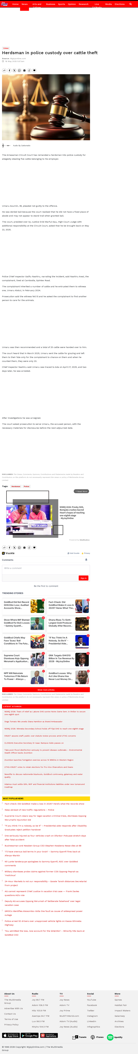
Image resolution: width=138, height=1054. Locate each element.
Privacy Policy (11, 1024)
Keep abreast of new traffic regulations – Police (29, 810)
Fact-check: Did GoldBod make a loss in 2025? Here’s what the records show (44, 803)
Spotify (118, 1037)
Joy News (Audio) (68, 1026)
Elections (120, 4)
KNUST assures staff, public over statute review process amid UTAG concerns (40, 737)
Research (83, 4)
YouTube (91, 999)
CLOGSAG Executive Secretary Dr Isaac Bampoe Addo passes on (34, 744)
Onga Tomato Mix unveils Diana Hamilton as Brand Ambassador (33, 722)
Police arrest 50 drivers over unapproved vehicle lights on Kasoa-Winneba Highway (43, 923)
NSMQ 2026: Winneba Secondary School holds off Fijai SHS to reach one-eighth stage (44, 730)
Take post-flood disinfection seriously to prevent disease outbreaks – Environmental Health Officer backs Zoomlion (43, 753)
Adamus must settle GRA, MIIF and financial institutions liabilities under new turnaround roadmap (44, 787)
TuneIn (82, 1037)
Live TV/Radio (97, 6)
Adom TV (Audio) (68, 1021)
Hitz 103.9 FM (39, 1010)
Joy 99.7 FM (38, 999)
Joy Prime (65, 1010)
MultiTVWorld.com (69, 1016)
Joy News (64, 999)
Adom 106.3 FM (40, 1005)
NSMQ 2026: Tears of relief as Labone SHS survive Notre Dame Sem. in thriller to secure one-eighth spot (44, 714)
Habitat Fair (121, 1005)
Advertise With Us (13, 1008)
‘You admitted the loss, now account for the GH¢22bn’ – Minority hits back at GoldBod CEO (44, 933)
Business (50, 4)
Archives (119, 1021)
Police (26, 486)
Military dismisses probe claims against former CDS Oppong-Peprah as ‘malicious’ (41, 873)
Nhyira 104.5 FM (40, 1026)
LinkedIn (91, 1021)
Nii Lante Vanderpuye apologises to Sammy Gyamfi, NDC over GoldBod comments (41, 863)
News (24, 4)
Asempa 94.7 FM (40, 1016)
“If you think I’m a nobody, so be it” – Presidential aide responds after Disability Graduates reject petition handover (46, 827)
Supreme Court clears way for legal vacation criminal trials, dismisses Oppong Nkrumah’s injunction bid (45, 818)
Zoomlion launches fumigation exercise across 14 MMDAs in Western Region (38, 761)
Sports (61, 4)
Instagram (92, 1016)
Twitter (90, 1010)
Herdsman (16, 486)
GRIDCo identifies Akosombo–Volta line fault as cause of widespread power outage (44, 913)
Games (118, 999)
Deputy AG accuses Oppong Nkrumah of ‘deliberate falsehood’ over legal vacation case (42, 903)
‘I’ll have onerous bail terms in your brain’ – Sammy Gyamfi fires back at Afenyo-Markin (42, 853)
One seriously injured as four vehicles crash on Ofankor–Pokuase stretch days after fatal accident (45, 837)
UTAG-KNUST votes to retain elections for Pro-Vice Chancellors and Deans (38, 768)
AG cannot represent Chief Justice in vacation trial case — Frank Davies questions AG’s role (42, 893)
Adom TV (64, 1005)
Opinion (72, 4)
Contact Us (10, 1014)
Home (15, 4)
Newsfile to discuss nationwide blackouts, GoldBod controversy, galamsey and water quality (43, 777)
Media (108, 4)
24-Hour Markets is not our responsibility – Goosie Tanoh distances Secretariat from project (46, 883)
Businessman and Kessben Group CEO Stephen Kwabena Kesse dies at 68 (43, 845)
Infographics (93, 1026)
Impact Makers (122, 1010)
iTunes (100, 1037)
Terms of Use (11, 1019)
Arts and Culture (36, 6)
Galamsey (120, 1016)
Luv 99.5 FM (38, 1021)
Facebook (92, 1005)
